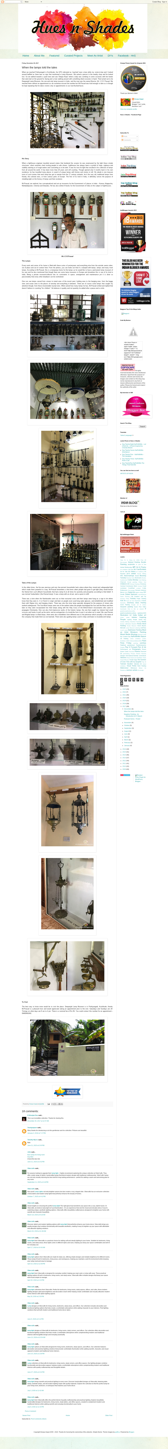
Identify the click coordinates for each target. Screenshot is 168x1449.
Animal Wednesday (126, 567)
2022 (124, 692)
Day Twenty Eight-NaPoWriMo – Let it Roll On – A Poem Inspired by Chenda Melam (134, 446)
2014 (124, 755)
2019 (124, 700)
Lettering (137, 628)
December (128, 709)
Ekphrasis (134, 594)
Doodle (122, 594)
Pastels (122, 647)
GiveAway (130, 603)
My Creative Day (125, 636)
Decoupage (131, 590)
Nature (143, 636)
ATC (121, 576)
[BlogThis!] (55, 1104)
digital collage (139, 592)
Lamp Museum (130, 628)
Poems (137, 651)
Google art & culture (138, 604)
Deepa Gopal (138, 99)
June (126, 734)
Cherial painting (132, 582)
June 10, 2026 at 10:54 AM (36, 1337)
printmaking (126, 653)
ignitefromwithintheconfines (128, 613)
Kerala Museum (132, 625)
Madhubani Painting (135, 630)
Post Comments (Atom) (38, 1419)
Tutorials (123, 664)
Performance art (125, 649)
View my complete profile (128, 109)
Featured (54, 55)
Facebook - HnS (127, 55)
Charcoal (123, 582)
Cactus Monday (133, 580)
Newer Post (26, 1415)
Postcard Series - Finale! (132, 719)
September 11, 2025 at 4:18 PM (37, 1182)
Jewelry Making (124, 621)
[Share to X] (57, 1104)
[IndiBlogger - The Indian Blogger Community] (133, 529)
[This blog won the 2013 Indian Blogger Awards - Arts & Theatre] (133, 252)
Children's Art (124, 584)
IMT (131, 615)
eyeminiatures (142, 594)
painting (135, 643)
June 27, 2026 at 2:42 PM (35, 1372)
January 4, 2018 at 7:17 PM (36, 1133)
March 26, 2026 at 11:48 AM (36, 1231)
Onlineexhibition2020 (136, 641)
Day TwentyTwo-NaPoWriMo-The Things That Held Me (133, 464)
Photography (136, 649)
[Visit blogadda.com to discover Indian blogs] (125, 775)
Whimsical (134, 668)
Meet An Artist (95, 55)
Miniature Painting (138, 632)
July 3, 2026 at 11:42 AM (35, 1390)
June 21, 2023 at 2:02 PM (35, 1162)
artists (133, 573)
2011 (124, 763)
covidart (138, 588)
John (29, 1152)
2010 (124, 766)
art (134, 567)
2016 (124, 749)
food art (128, 600)
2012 (124, 761)
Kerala (144, 622)
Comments (127, 140)
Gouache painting (126, 607)
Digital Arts (131, 592)
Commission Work (131, 586)
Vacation (130, 664)
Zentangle (141, 670)
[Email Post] (48, 1104)
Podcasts (131, 651)
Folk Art (123, 601)
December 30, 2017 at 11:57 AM (38, 1121)
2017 (124, 706)
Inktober (134, 617)
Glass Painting (140, 603)
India (135, 615)
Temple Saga (133, 659)
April (126, 737)
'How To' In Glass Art (127, 560)
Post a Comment (30, 1411)
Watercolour (124, 668)
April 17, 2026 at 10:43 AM (36, 1247)
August (126, 731)
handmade (123, 609)
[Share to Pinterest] (62, 1104)
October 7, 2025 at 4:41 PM (36, 1196)
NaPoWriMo (135, 636)
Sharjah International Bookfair (129, 655)
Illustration (124, 615)
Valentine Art (138, 664)
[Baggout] (125, 313)
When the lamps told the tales (134, 711)
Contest (140, 586)
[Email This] (52, 1104)
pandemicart (131, 645)
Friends (144, 600)
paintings (143, 643)
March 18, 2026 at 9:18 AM (36, 1215)
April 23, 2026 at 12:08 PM (36, 1264)
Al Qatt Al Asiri (141, 564)
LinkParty (143, 628)
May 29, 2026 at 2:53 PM (35, 1296)
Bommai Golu (130, 578)
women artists (132, 670)
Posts (125, 136)
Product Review (135, 653)
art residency (140, 571)
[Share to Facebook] (59, 1104)
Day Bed (30, 1157)
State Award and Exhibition (135, 657)
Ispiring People (132, 619)
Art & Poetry (141, 567)
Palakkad (123, 645)
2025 (124, 689)
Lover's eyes (124, 630)
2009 (124, 769)
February (127, 742)
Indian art (142, 615)
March (126, 740)
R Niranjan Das (32, 1115)
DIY (145, 592)
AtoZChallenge (129, 576)
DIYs (110, 55)
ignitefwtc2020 (142, 613)
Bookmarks (138, 578)
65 (126, 543)
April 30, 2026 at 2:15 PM (35, 1280)
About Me (39, 55)
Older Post (108, 1415)
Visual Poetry (131, 666)
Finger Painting (141, 598)
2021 (124, 695)
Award (137, 575)
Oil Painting (124, 638)
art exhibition (124, 569)
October (127, 725)
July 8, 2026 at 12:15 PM (35, 1407)
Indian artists (125, 617)
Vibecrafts (31, 1168)
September (128, 728)
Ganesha (123, 602)
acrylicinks (131, 564)
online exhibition (135, 638)
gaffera (117, 1432)
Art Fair (130, 569)
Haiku (144, 607)
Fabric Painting (125, 596)
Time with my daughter (134, 662)
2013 (124, 758)
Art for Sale (124, 571)
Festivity (133, 598)
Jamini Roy (142, 619)
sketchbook (142, 655)
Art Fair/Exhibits (140, 569)
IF (145, 609)
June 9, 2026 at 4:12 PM (35, 1319)
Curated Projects (73, 55)
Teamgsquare (32, 1127)
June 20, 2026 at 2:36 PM (35, 1354)
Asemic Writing (141, 573)
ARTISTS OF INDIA (126, 473)
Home (26, 55)
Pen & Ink (142, 647)
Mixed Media (125, 634)
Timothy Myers (32, 1140)
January (127, 745)
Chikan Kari (142, 582)
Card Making (142, 580)
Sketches (123, 657)
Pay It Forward (131, 647)
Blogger (131, 1432)
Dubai (127, 594)
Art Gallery (131, 571)
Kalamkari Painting (135, 621)
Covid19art (131, 588)
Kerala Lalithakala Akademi (128, 623)
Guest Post (138, 607)
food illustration (136, 600)
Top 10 (144, 662)
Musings (134, 634)
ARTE (128, 573)
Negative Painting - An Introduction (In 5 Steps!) (133, 715)
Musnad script (142, 634)
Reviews (143, 653)
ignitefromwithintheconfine (127, 611)
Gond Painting (125, 604)
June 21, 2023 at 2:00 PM (35, 1145)
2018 (124, 703)
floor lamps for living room (36, 1155)
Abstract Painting (134, 562)
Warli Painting (141, 666)
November (128, 722)
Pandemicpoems (141, 645)
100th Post (139, 560)
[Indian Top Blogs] (128, 205)
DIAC (126, 592)
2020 (124, 698)
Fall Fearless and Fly (138, 596)
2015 (124, 752)
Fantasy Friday (124, 598)
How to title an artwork (136, 609)
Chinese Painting (135, 584)
